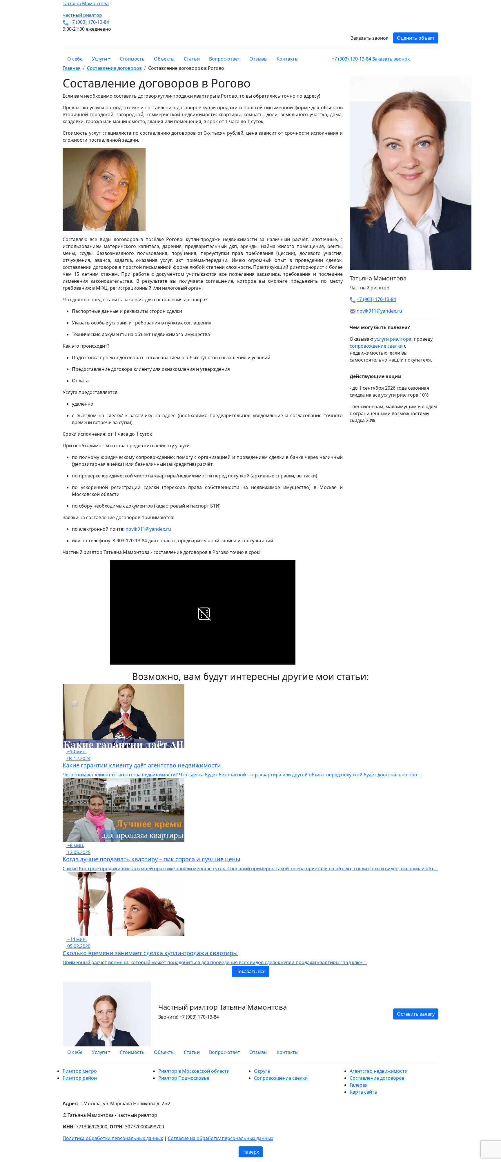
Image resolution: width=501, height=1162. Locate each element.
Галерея (359, 1085)
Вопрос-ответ (224, 59)
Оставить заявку (416, 1014)
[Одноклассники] (429, 1052)
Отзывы (258, 59)
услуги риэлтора (392, 339)
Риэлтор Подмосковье (183, 1078)
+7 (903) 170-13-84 (89, 22)
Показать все (250, 971)
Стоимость (132, 59)
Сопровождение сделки (281, 1078)
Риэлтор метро (80, 1071)
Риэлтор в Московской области (194, 1071)
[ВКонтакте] (426, 1052)
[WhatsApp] (422, 1052)
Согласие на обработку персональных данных (220, 1138)
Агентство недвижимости (379, 1071)
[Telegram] (436, 1052)
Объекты (164, 59)
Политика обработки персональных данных (113, 1138)
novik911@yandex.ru (148, 529)
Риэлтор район (80, 1078)
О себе (75, 59)
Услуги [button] (99, 59)
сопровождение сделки (376, 346)
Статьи (192, 59)
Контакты (287, 59)
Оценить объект (416, 38)
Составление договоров (377, 1078)
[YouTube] (433, 1052)
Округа (262, 1071)
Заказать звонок (369, 38)
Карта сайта (363, 1092)
